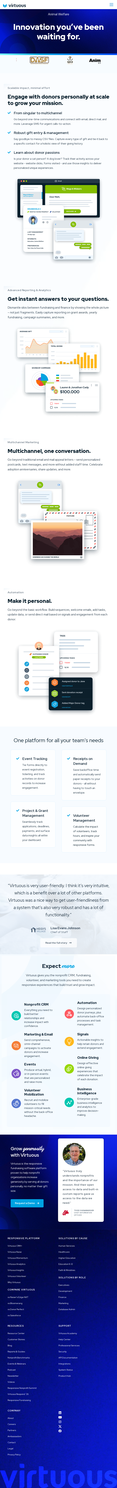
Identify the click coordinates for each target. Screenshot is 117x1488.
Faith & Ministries (66, 1270)
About (11, 1418)
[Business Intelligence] (69, 1101)
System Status (65, 1369)
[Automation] (69, 1013)
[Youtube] (60, 1415)
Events (30, 1064)
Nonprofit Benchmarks (19, 1357)
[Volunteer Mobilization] (16, 1102)
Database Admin (66, 1309)
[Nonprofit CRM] (16, 1014)
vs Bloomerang (15, 1303)
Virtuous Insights (16, 1270)
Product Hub (64, 1376)
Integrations (64, 1363)
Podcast (12, 1369)
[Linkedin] (60, 1410)
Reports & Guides (16, 1351)
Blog (10, 1345)
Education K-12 (65, 1264)
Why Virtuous (14, 1282)
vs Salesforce (14, 1315)
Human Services (66, 1245)
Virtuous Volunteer (17, 1276)
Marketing (63, 1303)
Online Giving (88, 1057)
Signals (83, 1034)
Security (62, 1351)
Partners (12, 1430)
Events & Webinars (17, 1363)
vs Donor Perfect (16, 1309)
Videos (11, 1382)
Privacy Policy (14, 1454)
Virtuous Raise (15, 1252)
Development (65, 1291)
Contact (12, 1442)
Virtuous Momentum (18, 1258)
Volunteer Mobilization (34, 1092)
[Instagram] (60, 1419)
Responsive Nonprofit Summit (22, 1388)
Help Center (64, 1339)
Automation (87, 1003)
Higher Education (67, 1258)
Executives (63, 1285)
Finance (62, 1297)
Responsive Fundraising (19, 1400)
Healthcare (64, 1252)
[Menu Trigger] (111, 4)
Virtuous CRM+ (15, 1245)
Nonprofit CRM (36, 1004)
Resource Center (16, 1333)
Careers (12, 1424)
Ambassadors (14, 1436)
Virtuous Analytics (16, 1264)
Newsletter (13, 1376)
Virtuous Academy (67, 1333)
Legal (10, 1448)
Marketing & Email (38, 1034)
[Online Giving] (69, 1068)
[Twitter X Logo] (60, 1424)
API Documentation (68, 1357)
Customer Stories (16, 1339)
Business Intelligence (86, 1091)
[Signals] (69, 1040)
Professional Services (69, 1345)
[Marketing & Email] (16, 1044)
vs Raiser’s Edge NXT (18, 1297)
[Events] (16, 1072)
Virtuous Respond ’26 (18, 1394)
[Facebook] (60, 1429)
